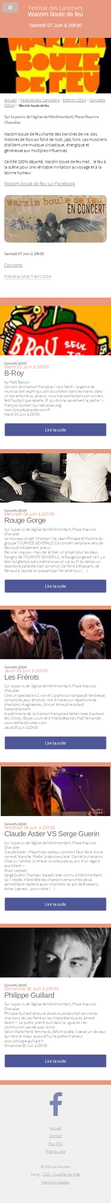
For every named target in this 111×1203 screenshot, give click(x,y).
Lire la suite (55, 430)
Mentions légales (55, 1182)
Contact (55, 1135)
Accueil (10, 100)
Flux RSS (55, 1143)
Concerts (13, 265)
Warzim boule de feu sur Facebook (39, 184)
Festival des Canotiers (39, 100)
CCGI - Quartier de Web (61, 1174)
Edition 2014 (74, 100)
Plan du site (55, 1151)
